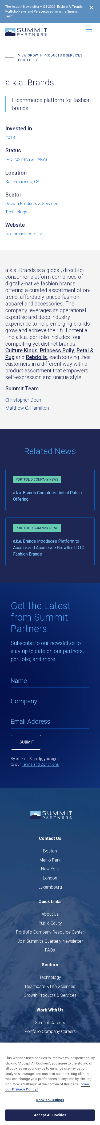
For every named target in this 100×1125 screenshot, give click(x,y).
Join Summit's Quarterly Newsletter (50, 941)
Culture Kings (21, 350)
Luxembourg (50, 887)
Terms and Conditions (40, 764)
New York (50, 868)
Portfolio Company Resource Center (50, 932)
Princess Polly (57, 350)
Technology (50, 977)
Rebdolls (36, 357)
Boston (50, 851)
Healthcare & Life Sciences (50, 986)
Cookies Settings (50, 1100)
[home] (26, 32)
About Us (50, 914)
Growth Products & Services (50, 995)
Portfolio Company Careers (50, 1031)
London (50, 878)
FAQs (50, 950)
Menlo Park (50, 860)
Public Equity (50, 923)
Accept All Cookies (50, 1115)
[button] (88, 31)
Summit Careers (50, 1022)
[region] (50, 1084)
